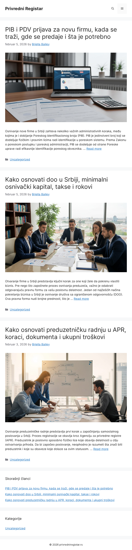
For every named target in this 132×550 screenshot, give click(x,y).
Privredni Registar (24, 8)
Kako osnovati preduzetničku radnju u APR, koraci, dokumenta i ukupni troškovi (65, 333)
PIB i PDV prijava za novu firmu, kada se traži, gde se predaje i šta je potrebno (61, 33)
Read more (94, 148)
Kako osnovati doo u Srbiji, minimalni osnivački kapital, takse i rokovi (56, 183)
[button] (112, 8)
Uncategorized (20, 159)
